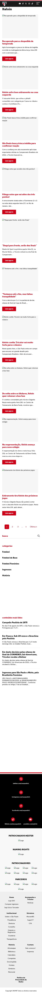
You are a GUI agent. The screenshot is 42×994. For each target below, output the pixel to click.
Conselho (11, 927)
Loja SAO (11, 901)
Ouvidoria (11, 936)
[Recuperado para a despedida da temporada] (20, 37)
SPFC (4, 4)
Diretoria (12, 923)
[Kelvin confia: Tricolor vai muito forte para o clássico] (20, 339)
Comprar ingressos (11, 904)
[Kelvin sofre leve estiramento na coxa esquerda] (20, 88)
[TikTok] (32, 4)
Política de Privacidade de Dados (21, 980)
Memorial (11, 972)
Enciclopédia (11, 962)
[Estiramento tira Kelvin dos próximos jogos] (20, 492)
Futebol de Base (9, 558)
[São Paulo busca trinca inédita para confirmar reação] (20, 140)
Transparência (11, 939)
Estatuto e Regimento (12, 931)
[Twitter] (26, 4)
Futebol (6, 552)
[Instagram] (29, 4)
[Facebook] (22, 4)
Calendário (11, 955)
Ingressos (6, 569)
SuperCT (30, 920)
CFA (30, 923)
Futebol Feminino (10, 563)
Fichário (11, 965)
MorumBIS (30, 917)
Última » (33, 527)
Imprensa (30, 952)
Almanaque (12, 948)
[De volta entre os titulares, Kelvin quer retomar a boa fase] (20, 390)
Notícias (30, 903)
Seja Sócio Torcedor (11, 908)
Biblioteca (11, 952)
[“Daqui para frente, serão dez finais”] (20, 241)
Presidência (12, 920)
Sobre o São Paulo (11, 917)
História (6, 575)
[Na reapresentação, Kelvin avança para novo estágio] (20, 441)
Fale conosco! (30, 948)
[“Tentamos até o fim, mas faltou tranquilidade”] (20, 289)
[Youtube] (20, 4)
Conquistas (12, 958)
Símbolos (11, 969)
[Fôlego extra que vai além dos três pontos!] (20, 191)
